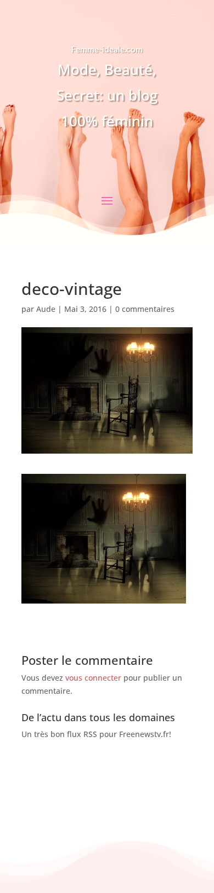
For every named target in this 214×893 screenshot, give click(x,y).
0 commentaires (144, 309)
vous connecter (93, 677)
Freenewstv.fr (144, 734)
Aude (45, 309)
